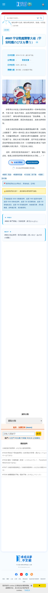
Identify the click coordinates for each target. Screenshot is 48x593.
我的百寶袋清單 (32, 162)
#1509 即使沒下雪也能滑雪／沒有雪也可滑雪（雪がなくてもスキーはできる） (24, 454)
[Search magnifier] (41, 18)
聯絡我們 (43, 579)
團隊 (8, 579)
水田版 (43, 22)
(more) (29, 427)
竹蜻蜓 (23, 438)
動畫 (37, 22)
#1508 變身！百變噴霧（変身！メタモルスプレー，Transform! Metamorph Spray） (24, 461)
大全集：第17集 (30, 174)
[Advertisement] (19, 326)
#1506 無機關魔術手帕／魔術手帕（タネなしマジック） (22, 474)
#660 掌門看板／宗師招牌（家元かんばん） (22, 221)
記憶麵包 (36, 438)
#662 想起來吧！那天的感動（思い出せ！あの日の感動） (23, 236)
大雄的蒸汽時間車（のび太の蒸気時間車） (17, 448)
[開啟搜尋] (44, 4)
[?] (37, 42)
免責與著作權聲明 (34, 579)
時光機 (18, 438)
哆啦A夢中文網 (17, 22)
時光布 (29, 438)
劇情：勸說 (7, 174)
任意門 (12, 438)
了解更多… (28, 590)
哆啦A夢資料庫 (29, 22)
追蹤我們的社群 (11, 191)
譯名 (20, 579)
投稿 (24, 581)
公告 (12, 579)
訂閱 (16, 579)
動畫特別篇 (18, 174)
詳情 (32, 183)
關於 (4, 579)
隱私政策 (25, 579)
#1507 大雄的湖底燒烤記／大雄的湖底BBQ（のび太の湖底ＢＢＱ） (24, 468)
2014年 (15, 26)
